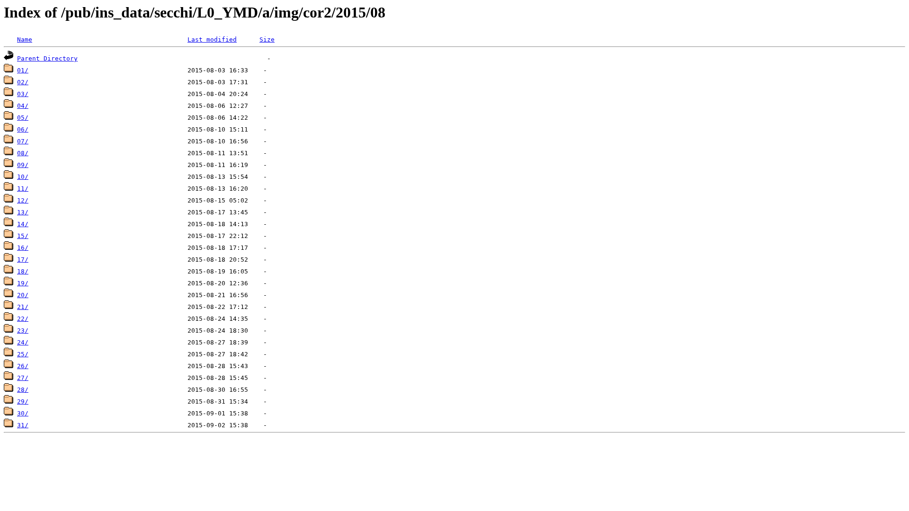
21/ (22, 306)
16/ (22, 247)
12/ (22, 200)
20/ (22, 295)
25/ (22, 354)
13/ (22, 212)
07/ (22, 141)
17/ (22, 259)
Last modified (212, 39)
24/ (22, 342)
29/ (22, 401)
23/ (22, 330)
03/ (22, 93)
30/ (22, 413)
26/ (22, 366)
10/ (22, 176)
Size (267, 39)
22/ (22, 318)
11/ (22, 188)
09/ (22, 164)
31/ (22, 425)
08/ (22, 153)
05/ (22, 117)
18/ (22, 271)
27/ (22, 377)
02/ (22, 82)
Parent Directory (47, 58)
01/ (22, 70)
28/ (22, 389)
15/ (22, 235)
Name (24, 39)
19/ (22, 283)
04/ (22, 105)
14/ (22, 224)
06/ (22, 129)
